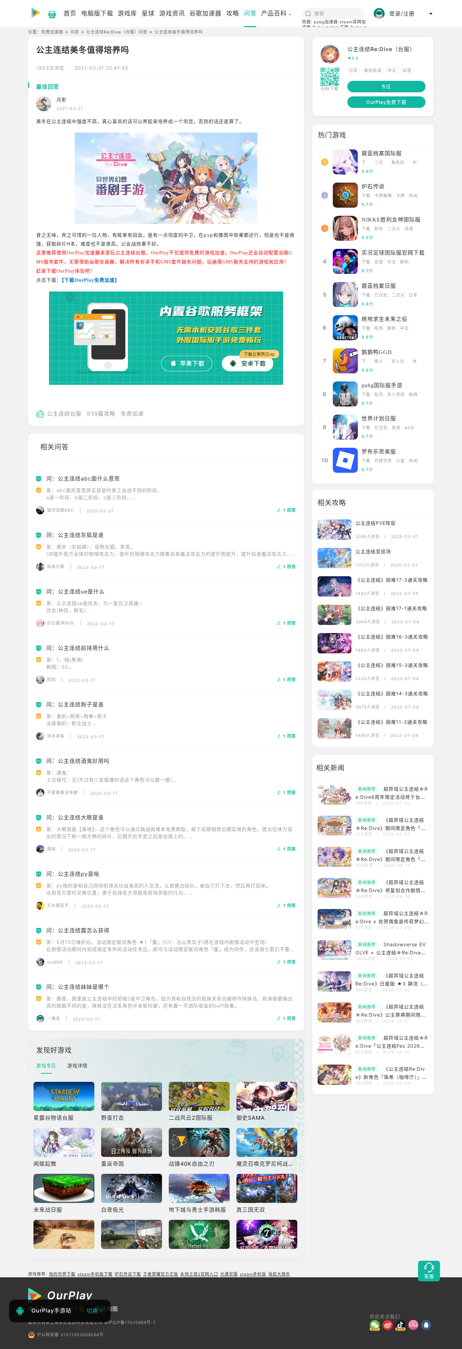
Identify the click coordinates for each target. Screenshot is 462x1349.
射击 (378, 228)
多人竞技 (396, 394)
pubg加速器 (326, 21)
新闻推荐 (367, 789)
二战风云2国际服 (191, 1117)
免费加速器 (52, 31)
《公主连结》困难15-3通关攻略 (391, 665)
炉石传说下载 (128, 1274)
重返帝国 (112, 1163)
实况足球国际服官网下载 (393, 253)
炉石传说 (373, 186)
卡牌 (400, 195)
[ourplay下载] (49, 13)
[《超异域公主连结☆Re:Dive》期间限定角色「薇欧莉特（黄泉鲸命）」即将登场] (336, 826)
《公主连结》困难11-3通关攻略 (391, 722)
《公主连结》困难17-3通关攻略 (391, 580)
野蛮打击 (112, 1117)
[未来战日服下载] (64, 1188)
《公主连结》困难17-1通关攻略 (391, 608)
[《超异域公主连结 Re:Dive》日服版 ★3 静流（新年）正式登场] (336, 982)
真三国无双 (250, 1209)
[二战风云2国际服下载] (200, 1096)
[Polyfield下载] (132, 1234)
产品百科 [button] (274, 13)
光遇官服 (229, 1274)
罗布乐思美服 (379, 452)
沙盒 (400, 460)
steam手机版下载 (95, 1274)
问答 (74, 31)
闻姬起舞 (44, 1163)
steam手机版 (253, 1274)
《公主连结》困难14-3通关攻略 (391, 693)
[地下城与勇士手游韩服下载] (200, 1188)
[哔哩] (414, 1325)
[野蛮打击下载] (132, 1096)
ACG (409, 427)
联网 (413, 394)
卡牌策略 (383, 195)
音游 (396, 427)
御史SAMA (250, 1117)
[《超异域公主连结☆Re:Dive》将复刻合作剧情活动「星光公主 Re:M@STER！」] (336, 889)
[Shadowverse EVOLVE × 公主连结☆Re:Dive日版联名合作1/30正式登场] (336, 951)
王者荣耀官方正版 (160, 1274)
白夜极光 (112, 1209)
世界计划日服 (379, 418)
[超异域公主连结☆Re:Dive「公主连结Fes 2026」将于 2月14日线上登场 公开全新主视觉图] (336, 1044)
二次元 (378, 163)
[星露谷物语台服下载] (64, 1096)
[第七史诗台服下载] (267, 1234)
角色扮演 (373, 70)
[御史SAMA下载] (267, 1096)
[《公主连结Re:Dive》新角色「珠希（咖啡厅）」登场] (336, 1075)
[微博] (389, 1325)
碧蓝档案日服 (379, 286)
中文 (392, 70)
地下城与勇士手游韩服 (197, 1209)
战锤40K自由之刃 (192, 1163)
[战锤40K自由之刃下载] (200, 1142)
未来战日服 (47, 1209)
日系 (353, 70)
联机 (404, 261)
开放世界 (383, 460)
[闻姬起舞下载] (64, 1142)
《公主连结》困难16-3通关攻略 (391, 636)
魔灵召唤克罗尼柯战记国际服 (273, 1163)
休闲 (413, 195)
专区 (386, 86)
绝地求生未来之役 (385, 319)
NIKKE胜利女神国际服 (391, 220)
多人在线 (398, 362)
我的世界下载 (62, 1274)
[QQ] (427, 1325)
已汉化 (381, 295)
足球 (378, 261)
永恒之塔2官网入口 (199, 1274)
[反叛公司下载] (200, 1234)
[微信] (376, 1325)
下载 (364, 163)
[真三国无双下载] (267, 1188)
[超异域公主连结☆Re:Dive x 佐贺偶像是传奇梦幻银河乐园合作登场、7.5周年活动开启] (336, 920)
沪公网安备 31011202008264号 (70, 1334)
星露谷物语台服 (53, 1117)
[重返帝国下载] (132, 1142)
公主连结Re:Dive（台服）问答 (116, 31)
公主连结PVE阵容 (375, 523)
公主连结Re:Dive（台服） (381, 49)
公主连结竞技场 (373, 551)
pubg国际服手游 (382, 385)
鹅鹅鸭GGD (377, 352)
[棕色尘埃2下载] (64, 1234)
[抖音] (401, 1325)
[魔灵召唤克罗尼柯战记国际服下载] (267, 1142)
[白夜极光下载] (132, 1188)
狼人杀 (378, 362)
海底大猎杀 (279, 1274)
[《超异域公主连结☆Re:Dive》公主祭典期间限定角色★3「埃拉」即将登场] (336, 1013)
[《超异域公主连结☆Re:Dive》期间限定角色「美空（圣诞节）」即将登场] (336, 857)
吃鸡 (378, 328)
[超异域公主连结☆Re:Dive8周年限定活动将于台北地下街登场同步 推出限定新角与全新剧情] (336, 795)
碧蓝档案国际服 (382, 153)
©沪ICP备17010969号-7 (130, 1322)
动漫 (406, 70)
